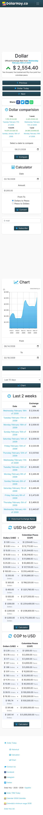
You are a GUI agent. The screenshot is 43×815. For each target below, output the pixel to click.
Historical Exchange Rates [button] (23, 519)
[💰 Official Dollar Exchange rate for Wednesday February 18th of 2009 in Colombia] (15, 3)
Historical (15, 749)
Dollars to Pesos (21, 200)
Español (28, 788)
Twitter (9, 782)
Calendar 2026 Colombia (16, 798)
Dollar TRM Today (13, 793)
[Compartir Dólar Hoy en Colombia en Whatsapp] (31, 102)
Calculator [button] (23, 627)
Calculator (15, 755)
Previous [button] (23, 83)
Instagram (10, 777)
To (21, 352)
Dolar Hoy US (9, 809)
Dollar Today (11, 743)
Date (21, 173)
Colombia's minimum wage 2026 (18, 803)
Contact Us (11, 767)
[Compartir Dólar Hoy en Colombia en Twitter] (22, 102)
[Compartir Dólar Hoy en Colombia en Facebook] (18, 102)
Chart (23, 368)
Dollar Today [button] (23, 88)
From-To (21, 197)
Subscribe (23, 228)
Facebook (10, 772)
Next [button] (22, 94)
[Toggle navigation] (37, 3)
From (21, 341)
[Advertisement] (21, 30)
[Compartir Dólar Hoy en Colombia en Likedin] (27, 102)
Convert (23, 209)
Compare (22, 157)
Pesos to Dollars (21, 203)
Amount (21, 185)
